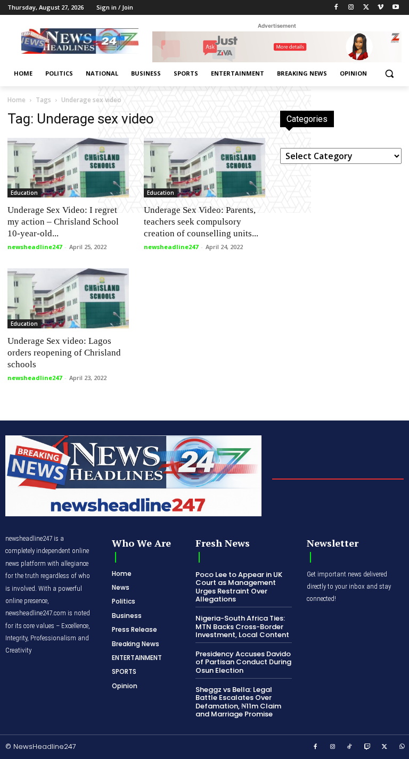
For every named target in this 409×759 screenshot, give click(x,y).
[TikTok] (349, 747)
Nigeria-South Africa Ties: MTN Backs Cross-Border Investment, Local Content (242, 626)
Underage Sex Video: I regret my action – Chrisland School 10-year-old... (63, 221)
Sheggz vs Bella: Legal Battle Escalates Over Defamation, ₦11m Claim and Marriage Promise (238, 702)
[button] (389, 73)
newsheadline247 (34, 247)
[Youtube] (395, 8)
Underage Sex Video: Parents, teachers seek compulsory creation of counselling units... (201, 221)
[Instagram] (351, 8)
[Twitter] (366, 8)
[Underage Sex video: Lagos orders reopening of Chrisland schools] (68, 298)
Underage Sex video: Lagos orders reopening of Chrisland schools (64, 352)
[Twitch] (367, 747)
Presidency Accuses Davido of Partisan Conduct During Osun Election (243, 662)
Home (16, 99)
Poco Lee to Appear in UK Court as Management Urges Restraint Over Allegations (238, 587)
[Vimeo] (380, 8)
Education (24, 192)
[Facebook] (336, 8)
